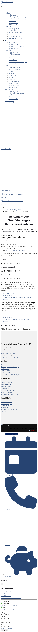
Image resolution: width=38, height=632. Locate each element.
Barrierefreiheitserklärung (9, 410)
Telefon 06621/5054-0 (8, 353)
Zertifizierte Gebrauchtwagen (18, 19)
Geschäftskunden (14, 87)
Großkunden (5, 388)
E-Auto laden (13, 60)
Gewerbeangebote (15, 58)
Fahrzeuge (8, 27)
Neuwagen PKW (14, 44)
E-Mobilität (8, 50)
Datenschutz (5, 406)
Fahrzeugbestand (14, 29)
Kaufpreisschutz (14, 34)
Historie (11, 97)
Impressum (4, 408)
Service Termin (9, 101)
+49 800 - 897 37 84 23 (9, 605)
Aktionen (11, 71)
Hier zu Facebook (6, 402)
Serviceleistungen (6, 386)
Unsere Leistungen (15, 70)
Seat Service (12, 21)
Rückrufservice (13, 99)
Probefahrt (12, 31)
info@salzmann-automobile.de (11, 357)
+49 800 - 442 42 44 (8, 609)
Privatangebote (14, 56)
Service (7, 66)
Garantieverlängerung (16, 32)
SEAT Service (5, 369)
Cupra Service (13, 23)
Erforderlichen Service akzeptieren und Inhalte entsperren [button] (16, 298)
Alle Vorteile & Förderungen (18, 62)
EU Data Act (5, 412)
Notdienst (12, 77)
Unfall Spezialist (14, 85)
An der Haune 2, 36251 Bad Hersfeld (7, 593)
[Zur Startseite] (8, 4)
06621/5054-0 (6, 596)
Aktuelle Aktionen (6, 384)
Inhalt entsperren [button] (6, 295)
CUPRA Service (5, 371)
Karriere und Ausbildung (9, 390)
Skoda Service (13, 25)
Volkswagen (12, 15)
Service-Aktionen (14, 48)
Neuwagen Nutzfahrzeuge (17, 46)
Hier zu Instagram (6, 404)
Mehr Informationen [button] (7, 293)
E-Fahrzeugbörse (14, 54)
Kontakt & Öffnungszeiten (9, 394)
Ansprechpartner (14, 52)
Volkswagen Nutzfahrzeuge (17, 17)
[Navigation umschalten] (1, 6)
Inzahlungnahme (14, 36)
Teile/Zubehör (13, 79)
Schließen (4, 630)
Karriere (11, 95)
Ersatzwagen (13, 73)
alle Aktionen (13, 42)
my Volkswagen (14, 81)
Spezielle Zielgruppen (15, 38)
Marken (7, 13)
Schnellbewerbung (11, 103)
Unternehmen (9, 89)
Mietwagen (12, 75)
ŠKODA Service (5, 373)
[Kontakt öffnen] (7, 2)
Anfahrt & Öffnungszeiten (17, 93)
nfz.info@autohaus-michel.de (15, 250)
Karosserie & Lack (14, 83)
